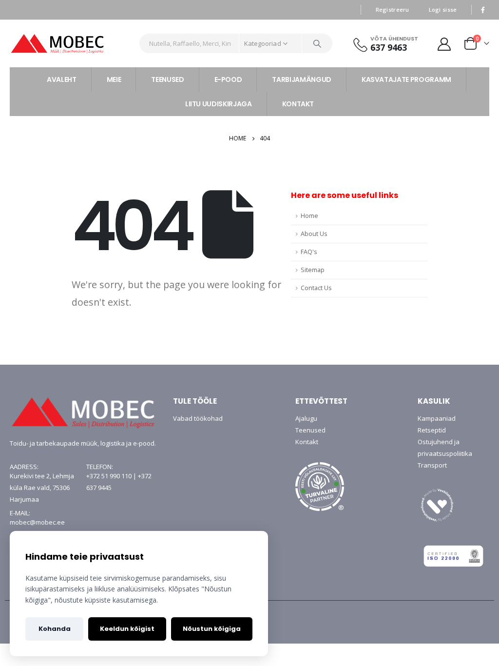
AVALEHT (62, 79)
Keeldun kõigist (127, 628)
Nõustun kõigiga (212, 628)
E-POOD (228, 79)
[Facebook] (483, 9)
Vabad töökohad (198, 418)
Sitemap (313, 270)
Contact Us (316, 288)
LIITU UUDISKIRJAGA (218, 104)
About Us (314, 234)
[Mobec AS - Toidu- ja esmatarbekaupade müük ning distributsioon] (71, 43)
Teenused (310, 430)
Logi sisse (443, 9)
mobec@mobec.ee (37, 522)
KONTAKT (298, 104)
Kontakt (306, 441)
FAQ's (309, 252)
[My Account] (444, 43)
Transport (432, 465)
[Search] (317, 43)
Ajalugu (306, 418)
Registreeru (392, 9)
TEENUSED (167, 79)
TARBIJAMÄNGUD (301, 79)
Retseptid (432, 430)
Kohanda (54, 628)
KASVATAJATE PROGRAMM (406, 79)
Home (309, 216)
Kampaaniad (437, 418)
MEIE (114, 79)
